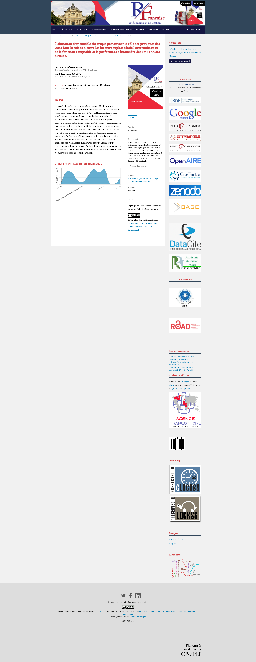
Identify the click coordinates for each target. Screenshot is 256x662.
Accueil (55, 29)
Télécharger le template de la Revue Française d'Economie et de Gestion (185, 52)
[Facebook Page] (130, 597)
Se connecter (199, 3)
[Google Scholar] (185, 120)
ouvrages (185, 381)
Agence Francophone (180, 388)
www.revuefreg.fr (138, 617)
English (172, 543)
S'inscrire (185, 3)
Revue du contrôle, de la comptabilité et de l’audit (181, 368)
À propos (66, 29)
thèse (171, 385)
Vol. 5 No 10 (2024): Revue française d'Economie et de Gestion (98, 36)
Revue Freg (99, 611)
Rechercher (195, 29)
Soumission (81, 29)
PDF (134, 117)
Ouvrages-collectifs (99, 29)
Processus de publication (121, 29)
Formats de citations (138, 166)
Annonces (140, 29)
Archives (165, 29)
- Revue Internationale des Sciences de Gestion (181, 358)
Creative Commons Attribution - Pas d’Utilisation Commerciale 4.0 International (142, 226)
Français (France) (177, 539)
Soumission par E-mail (180, 61)
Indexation (153, 29)
